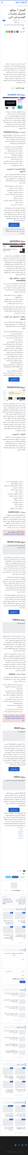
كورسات (23, 1119)
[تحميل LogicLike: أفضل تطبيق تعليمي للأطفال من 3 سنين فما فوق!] (22, 1046)
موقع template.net (16, 94)
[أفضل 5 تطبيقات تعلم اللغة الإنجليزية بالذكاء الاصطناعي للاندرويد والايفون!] (22, 1001)
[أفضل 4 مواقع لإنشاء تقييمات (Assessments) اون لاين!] (8, 929)
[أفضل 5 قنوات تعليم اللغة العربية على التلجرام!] (20, 1084)
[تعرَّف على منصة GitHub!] (20, 915)
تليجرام (20, 833)
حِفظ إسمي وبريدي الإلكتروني (18, 978)
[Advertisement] (14, 48)
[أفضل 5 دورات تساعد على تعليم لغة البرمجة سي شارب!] (8, 1122)
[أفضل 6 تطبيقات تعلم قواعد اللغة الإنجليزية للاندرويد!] (22, 994)
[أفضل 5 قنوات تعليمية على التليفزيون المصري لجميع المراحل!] (20, 1071)
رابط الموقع (14, 225)
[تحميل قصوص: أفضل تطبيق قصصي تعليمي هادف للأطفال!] (22, 1032)
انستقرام (20, 831)
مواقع (4, 20)
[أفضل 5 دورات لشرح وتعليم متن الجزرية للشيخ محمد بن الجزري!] (20, 1108)
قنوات (24, 1081)
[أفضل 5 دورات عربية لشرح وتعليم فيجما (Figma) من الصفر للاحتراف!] (8, 1108)
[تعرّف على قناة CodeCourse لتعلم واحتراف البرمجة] (8, 1084)
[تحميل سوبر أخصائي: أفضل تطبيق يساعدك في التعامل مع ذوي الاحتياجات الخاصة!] (22, 1015)
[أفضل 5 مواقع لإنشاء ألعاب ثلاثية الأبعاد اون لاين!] (20, 929)
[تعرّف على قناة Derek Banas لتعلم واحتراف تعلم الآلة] (8, 1071)
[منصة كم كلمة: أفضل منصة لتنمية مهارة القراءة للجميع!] (8, 915)
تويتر (21, 829)
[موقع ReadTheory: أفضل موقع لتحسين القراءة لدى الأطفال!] (22, 1052)
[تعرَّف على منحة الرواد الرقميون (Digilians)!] (20, 1122)
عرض (13, 88)
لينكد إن (20, 836)
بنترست (20, 838)
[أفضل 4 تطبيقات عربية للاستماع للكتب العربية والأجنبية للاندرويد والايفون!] (22, 1008)
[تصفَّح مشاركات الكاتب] (14, 885)
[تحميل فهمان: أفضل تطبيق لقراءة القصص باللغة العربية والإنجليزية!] (22, 1039)
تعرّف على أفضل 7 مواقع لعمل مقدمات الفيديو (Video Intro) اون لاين (15, 231)
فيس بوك (19, 827)
